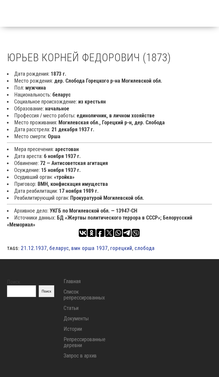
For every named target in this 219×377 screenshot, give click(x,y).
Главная (72, 281)
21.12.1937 (34, 248)
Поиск (13, 282)
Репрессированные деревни (84, 342)
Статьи (71, 308)
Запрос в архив (80, 356)
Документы (76, 318)
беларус (59, 248)
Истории (73, 329)
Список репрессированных (84, 295)
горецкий (121, 248)
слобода (145, 248)
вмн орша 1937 (89, 248)
